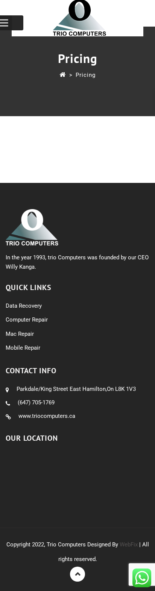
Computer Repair (27, 319)
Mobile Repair (23, 347)
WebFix (129, 544)
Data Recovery (24, 305)
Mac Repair (20, 334)
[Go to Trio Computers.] (62, 75)
